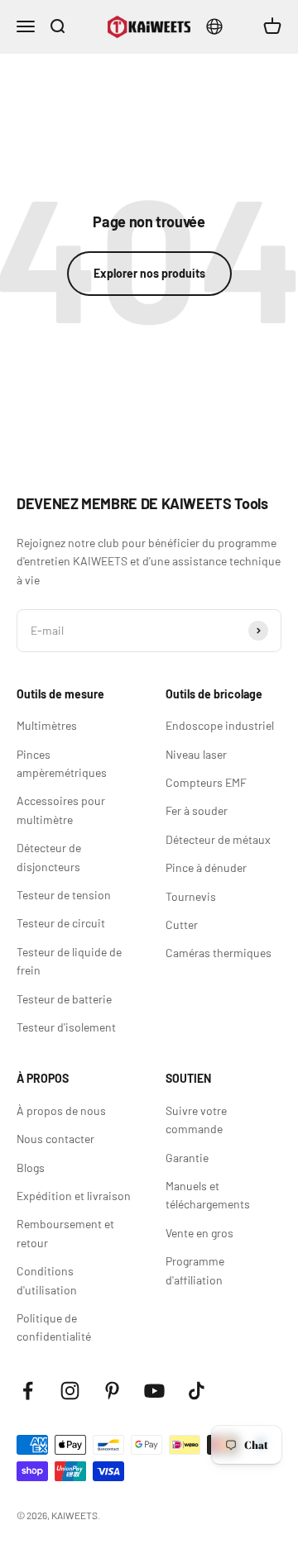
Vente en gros (199, 1233)
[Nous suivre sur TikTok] (196, 1391)
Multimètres (47, 725)
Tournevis (191, 896)
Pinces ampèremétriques (62, 763)
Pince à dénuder (206, 867)
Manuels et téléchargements (208, 1195)
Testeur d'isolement (66, 1027)
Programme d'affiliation (195, 1270)
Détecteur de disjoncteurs (49, 857)
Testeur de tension (64, 895)
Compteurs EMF (206, 782)
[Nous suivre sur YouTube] (154, 1391)
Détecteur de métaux (218, 839)
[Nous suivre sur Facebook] (28, 1391)
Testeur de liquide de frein (69, 961)
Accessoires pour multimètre (61, 809)
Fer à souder (197, 810)
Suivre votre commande (196, 1119)
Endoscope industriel (220, 725)
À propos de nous (61, 1110)
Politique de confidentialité (54, 1327)
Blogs (31, 1167)
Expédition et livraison (74, 1196)
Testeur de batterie (64, 999)
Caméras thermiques (219, 953)
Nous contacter (55, 1139)
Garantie (187, 1158)
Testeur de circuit (61, 923)
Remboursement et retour (65, 1233)
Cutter (182, 924)
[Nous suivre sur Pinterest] (112, 1391)
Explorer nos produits (149, 273)
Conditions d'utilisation (47, 1280)
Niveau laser (196, 754)
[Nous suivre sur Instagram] (70, 1391)
